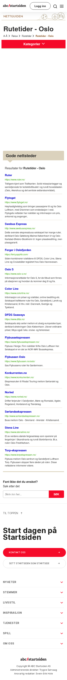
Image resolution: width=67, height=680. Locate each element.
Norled (9, 392)
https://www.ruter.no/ (15, 179)
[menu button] (55, 6)
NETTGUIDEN (13, 16)
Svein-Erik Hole (44, 673)
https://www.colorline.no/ (17, 293)
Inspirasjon (12, 612)
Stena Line (12, 427)
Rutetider (26, 36)
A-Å (5, 36)
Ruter (8, 175)
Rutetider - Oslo (45, 36)
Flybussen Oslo (15, 357)
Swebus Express (16, 224)
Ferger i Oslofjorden (18, 250)
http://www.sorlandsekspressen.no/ (22, 415)
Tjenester (11, 623)
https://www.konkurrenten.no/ (19, 377)
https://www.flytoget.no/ (16, 202)
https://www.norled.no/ (16, 396)
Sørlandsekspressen (18, 411)
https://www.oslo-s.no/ (16, 273)
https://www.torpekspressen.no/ (20, 454)
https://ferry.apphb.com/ (16, 254)
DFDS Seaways (15, 315)
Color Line (11, 289)
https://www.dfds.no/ (15, 319)
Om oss (8, 643)
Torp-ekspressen (16, 450)
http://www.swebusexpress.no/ (20, 228)
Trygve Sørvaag (48, 669)
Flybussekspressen (17, 337)
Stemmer (10, 592)
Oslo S (9, 269)
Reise (15, 36)
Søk (56, 494)
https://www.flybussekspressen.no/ (22, 341)
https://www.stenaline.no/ (17, 431)
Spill (7, 633)
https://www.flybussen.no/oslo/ (20, 361)
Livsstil (9, 602)
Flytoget (10, 198)
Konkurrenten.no (16, 373)
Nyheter (9, 582)
